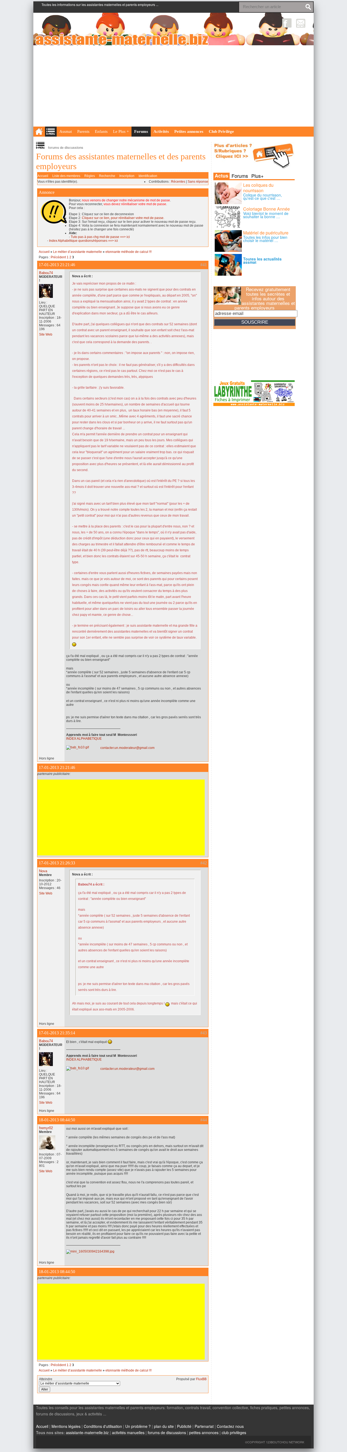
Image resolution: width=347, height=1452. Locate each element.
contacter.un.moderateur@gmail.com (127, 748)
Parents (83, 131)
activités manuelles (128, 1432)
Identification (148, 176)
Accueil (42, 176)
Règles (89, 176)
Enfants (101, 131)
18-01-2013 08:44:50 (57, 1120)
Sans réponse (198, 181)
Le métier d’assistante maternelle (77, 252)
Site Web (45, 334)
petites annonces (204, 1432)
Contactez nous (230, 1426)
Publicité (184, 1426)
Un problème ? (138, 1426)
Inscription (126, 176)
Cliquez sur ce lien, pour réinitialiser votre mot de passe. (123, 218)
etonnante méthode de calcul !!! (128, 252)
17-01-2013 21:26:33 (57, 863)
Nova (43, 871)
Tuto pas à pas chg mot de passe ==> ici (100, 237)
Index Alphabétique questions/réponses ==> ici (83, 241)
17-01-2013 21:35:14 (57, 1033)
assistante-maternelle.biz (87, 1432)
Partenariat (204, 1426)
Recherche (107, 176)
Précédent (58, 257)
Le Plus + (121, 131)
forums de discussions (167, 1432)
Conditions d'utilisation (103, 1426)
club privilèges (234, 1432)
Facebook (287, 23)
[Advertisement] (173, 86)
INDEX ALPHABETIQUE (84, 739)
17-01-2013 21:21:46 (57, 264)
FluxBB (201, 1379)
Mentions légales (66, 1426)
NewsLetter (301, 23)
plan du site (164, 1426)
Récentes (178, 181)
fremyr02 (46, 1128)
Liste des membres (66, 176)
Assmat (65, 131)
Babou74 (46, 273)
